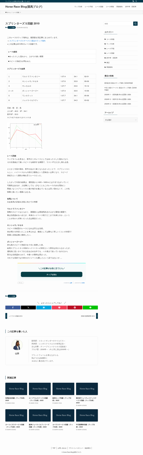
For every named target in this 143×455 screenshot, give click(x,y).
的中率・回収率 (111, 58)
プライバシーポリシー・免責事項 (79, 448)
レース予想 (110, 48)
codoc (83, 283)
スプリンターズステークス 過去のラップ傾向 (27, 40)
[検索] (136, 1)
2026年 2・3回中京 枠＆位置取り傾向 (117, 99)
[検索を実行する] (135, 23)
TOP (54, 448)
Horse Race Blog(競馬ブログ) (23, 6)
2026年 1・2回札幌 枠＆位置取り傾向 (117, 94)
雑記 (108, 62)
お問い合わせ (62, 448)
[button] (12, 307)
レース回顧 (11, 27)
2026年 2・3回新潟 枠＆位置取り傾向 (117, 104)
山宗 (71, 283)
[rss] (133, 1)
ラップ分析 (110, 44)
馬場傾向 (109, 67)
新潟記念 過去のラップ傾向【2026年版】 (119, 83)
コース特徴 (110, 39)
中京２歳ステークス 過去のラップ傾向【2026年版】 (120, 89)
